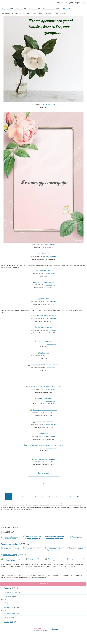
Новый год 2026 (8, 622)
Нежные (19, 9)
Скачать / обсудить (50, 104)
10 (70, 497)
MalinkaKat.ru (38, 628)
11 (78, 497)
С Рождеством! (8, 603)
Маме (65, 9)
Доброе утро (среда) (9, 555)
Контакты (55, 629)
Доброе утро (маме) (9, 613)
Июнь (3, 532)
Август (6, 617)
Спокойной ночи (8, 607)
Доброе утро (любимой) (11, 544)
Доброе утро (7, 588)
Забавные (33, 9)
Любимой (6, 9)
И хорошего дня (49, 9)
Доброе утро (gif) (8, 592)
